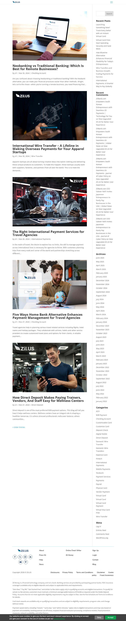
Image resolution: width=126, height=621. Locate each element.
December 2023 (102, 326)
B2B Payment (101, 415)
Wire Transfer (37, 156)
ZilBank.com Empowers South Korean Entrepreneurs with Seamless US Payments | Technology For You (104, 107)
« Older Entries (19, 427)
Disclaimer (101, 572)
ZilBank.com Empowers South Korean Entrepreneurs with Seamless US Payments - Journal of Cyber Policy (104, 167)
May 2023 (100, 348)
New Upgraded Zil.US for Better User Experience (104, 122)
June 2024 (100, 303)
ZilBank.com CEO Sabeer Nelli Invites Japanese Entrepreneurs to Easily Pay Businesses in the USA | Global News (104, 197)
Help (41, 560)
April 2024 (100, 311)
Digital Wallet (101, 434)
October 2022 (101, 375)
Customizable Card (104, 422)
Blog (94, 564)
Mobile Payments (103, 469)
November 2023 (102, 329)
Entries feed (101, 530)
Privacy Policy (67, 572)
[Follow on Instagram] (25, 557)
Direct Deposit (37, 405)
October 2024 (101, 288)
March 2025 (101, 269)
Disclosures (55, 572)
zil (16, 73)
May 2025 (100, 261)
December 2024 (102, 280)
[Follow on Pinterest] (26, 562)
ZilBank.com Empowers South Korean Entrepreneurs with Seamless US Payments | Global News (104, 137)
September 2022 (103, 378)
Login (94, 555)
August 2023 (101, 337)
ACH (98, 411)
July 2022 (99, 386)
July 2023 (99, 341)
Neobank (99, 473)
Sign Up (95, 550)
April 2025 (100, 265)
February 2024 (102, 318)
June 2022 (100, 390)
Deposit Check (102, 430)
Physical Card (101, 488)
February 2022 (102, 397)
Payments (100, 480)
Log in (98, 526)
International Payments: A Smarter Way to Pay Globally (104, 83)
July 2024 (99, 299)
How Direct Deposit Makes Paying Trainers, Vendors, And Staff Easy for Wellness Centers (48, 399)
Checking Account (38, 73)
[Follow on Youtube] (20, 562)
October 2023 (101, 333)
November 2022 (102, 371)
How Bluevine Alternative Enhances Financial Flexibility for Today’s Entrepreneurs (104, 58)
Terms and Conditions (84, 572)
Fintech (99, 459)
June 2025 (100, 258)
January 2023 (101, 363)
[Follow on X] (20, 557)
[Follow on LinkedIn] (30, 557)
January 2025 (101, 277)
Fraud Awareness (106, 575)
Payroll (99, 484)
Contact (95, 560)
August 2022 (101, 382)
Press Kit (42, 555)
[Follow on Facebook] (15, 557)
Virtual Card (101, 495)
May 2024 (100, 307)
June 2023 (100, 345)
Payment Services (103, 477)
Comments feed (102, 534)
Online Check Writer (73, 550)
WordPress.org (102, 538)
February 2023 (102, 360)
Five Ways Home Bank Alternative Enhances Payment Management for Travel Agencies (47, 316)
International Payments (41, 239)
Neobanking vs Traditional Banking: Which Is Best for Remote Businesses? (48, 67)
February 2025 (102, 273)
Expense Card (101, 455)
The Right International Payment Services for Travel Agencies (48, 233)
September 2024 (103, 292)
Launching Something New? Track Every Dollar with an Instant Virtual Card (103, 30)
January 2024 (101, 322)
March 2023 (101, 356)
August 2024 (101, 295)
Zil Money (69, 555)
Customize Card (102, 426)
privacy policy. (59, 619)
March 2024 (101, 314)
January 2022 (101, 401)
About (41, 550)
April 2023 (100, 352)
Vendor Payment (103, 492)
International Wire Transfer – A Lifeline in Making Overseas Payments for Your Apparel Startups (48, 148)
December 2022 (102, 367)
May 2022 (100, 394)
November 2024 (102, 284)
